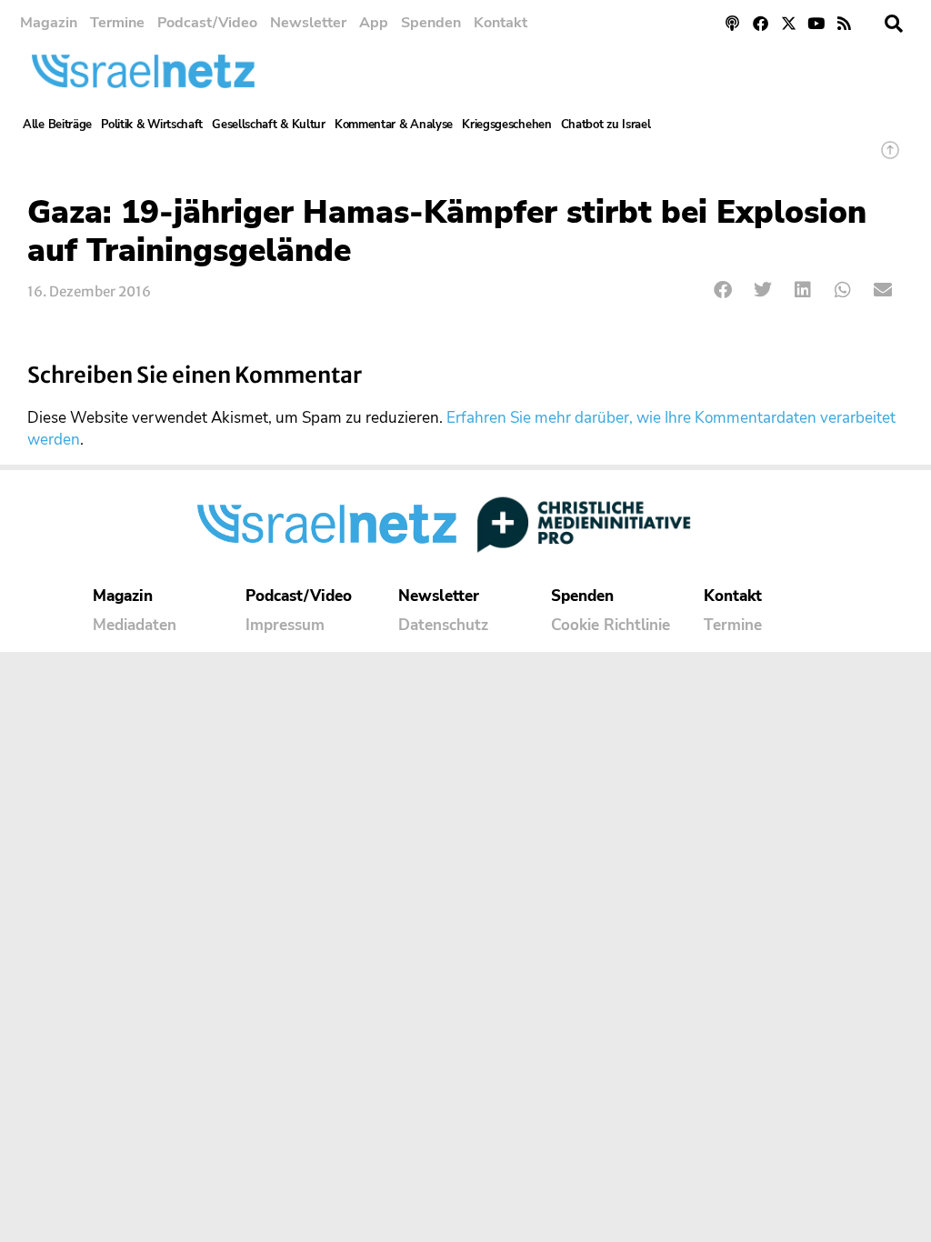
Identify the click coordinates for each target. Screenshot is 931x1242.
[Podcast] (733, 23)
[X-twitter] (789, 23)
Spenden (431, 23)
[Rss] (844, 23)
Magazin (48, 23)
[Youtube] (816, 23)
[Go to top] (890, 158)
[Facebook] (760, 23)
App (373, 23)
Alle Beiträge (57, 124)
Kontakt (500, 23)
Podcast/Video (207, 23)
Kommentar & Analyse (394, 124)
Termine (117, 23)
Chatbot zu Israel (606, 124)
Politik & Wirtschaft (152, 124)
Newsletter (308, 23)
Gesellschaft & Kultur (268, 124)
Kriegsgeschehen (507, 124)
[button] (894, 23)
